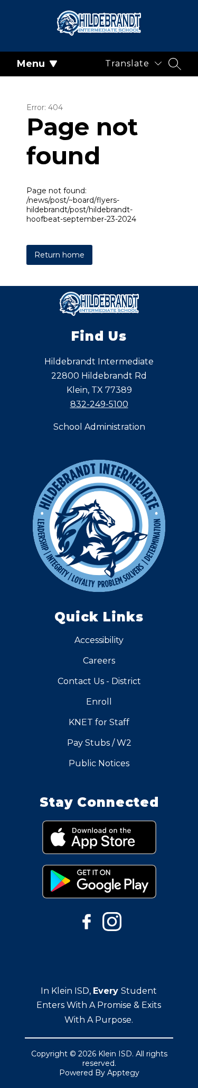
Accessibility (99, 640)
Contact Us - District (99, 681)
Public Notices (99, 763)
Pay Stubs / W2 (99, 743)
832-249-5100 (99, 404)
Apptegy (123, 1072)
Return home (59, 255)
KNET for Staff (99, 722)
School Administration (99, 427)
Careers (99, 661)
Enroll (99, 702)
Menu (31, 64)
